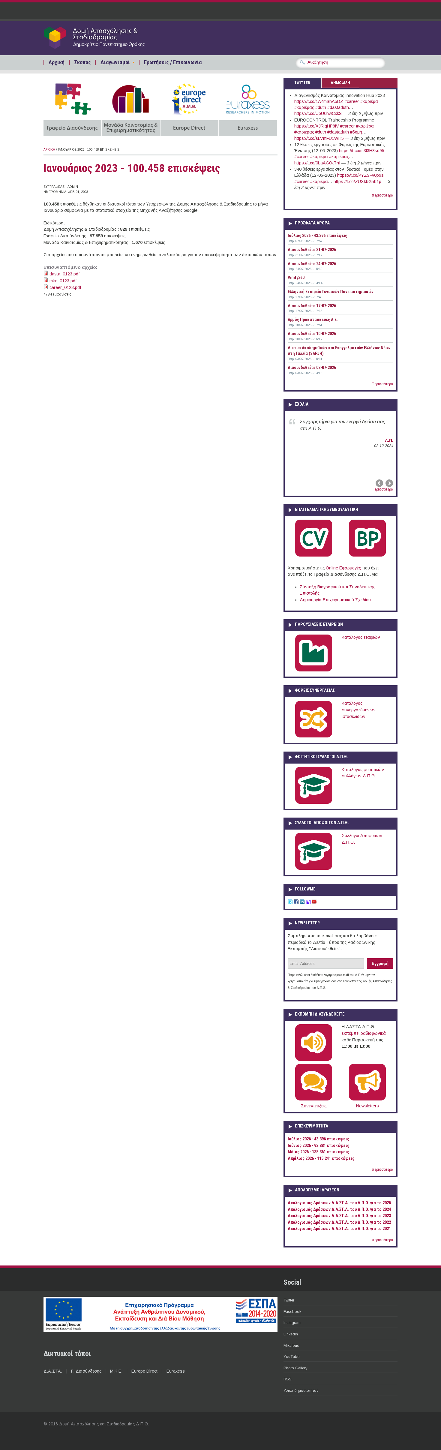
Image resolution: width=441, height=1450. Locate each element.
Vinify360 (296, 277)
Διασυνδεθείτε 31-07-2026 (312, 249)
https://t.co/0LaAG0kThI (317, 163)
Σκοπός (82, 62)
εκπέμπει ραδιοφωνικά (364, 1033)
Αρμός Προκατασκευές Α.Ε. (313, 319)
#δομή (356, 132)
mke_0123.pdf (63, 280)
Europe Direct (144, 1371)
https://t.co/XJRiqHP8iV (316, 126)
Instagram (292, 1322)
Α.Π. (389, 440)
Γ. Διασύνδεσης (86, 1371)
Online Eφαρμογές (343, 568)
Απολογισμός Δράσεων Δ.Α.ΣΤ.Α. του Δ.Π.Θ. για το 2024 (339, 1209)
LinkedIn (291, 1334)
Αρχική (56, 62)
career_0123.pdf (65, 287)
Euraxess (175, 1371)
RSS (288, 1379)
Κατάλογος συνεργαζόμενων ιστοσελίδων (359, 710)
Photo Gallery (295, 1368)
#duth (320, 107)
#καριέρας (304, 107)
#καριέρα (369, 101)
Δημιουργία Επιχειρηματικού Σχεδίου (335, 599)
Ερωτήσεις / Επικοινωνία (173, 62)
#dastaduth (338, 107)
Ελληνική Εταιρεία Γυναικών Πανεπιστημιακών (331, 291)
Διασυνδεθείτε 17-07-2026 (312, 305)
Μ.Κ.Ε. (116, 1371)
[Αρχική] (106, 48)
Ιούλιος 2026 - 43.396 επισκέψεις (317, 235)
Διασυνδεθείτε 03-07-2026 (312, 367)
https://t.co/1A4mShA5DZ (318, 101)
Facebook (292, 1311)
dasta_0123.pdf (65, 274)
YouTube (291, 1356)
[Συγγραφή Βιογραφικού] (313, 555)
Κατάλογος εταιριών (361, 637)
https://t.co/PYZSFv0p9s (360, 175)
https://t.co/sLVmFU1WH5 (319, 138)
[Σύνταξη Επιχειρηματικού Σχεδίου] (367, 555)
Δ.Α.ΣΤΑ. (53, 1371)
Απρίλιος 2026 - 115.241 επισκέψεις (321, 1158)
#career (351, 101)
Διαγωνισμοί (115, 62)
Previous (379, 483)
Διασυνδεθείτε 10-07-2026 (312, 333)
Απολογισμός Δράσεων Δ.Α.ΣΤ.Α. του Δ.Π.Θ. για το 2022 (339, 1222)
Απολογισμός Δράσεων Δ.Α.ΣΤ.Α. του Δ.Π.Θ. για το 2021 (339, 1228)
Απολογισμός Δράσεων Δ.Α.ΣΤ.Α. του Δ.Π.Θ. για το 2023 (339, 1215)
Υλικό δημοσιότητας (301, 1390)
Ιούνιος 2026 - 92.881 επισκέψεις (318, 1145)
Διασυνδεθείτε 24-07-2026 (312, 263)
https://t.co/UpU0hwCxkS (318, 113)
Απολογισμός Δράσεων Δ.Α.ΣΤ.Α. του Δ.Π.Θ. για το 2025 (339, 1202)
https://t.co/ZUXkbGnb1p (357, 181)
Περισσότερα (382, 384)
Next (388, 483)
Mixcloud (291, 1345)
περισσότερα (382, 195)
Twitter (289, 1300)
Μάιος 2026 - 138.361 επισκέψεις (318, 1151)
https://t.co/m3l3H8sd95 (361, 150)
